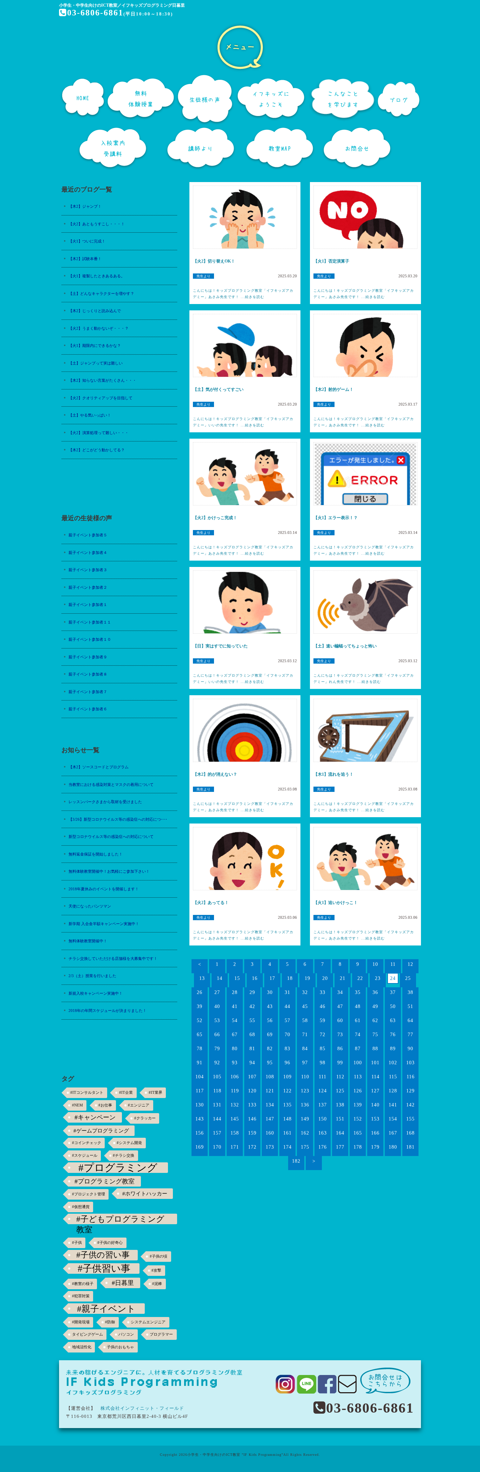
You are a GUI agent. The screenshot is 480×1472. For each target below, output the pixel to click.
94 (252, 1062)
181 (410, 1147)
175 (305, 1147)
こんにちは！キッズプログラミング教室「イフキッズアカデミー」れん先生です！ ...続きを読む (363, 678)
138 (340, 1105)
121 (270, 1090)
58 (305, 1020)
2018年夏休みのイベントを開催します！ (104, 889)
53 (217, 1020)
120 (252, 1090)
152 (357, 1119)
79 (217, 1048)
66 (217, 1034)
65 (199, 1034)
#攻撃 (156, 1270)
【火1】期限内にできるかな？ (95, 345)
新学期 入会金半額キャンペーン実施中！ (104, 924)
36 (375, 992)
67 (235, 1034)
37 (393, 992)
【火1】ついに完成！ (87, 241)
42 (252, 1006)
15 (237, 978)
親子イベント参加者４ (88, 552)
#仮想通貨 (81, 1207)
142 (410, 1105)
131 (217, 1105)
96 (287, 1062)
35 (358, 992)
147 (270, 1119)
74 (358, 1034)
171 (235, 1147)
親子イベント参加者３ (88, 570)
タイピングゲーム (87, 1334)
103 (410, 1062)
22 (360, 978)
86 (340, 1048)
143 (199, 1119)
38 (410, 992)
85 (322, 1048)
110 (305, 1076)
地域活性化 (81, 1347)
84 (305, 1048)
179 (375, 1147)
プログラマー (161, 1334)
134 (270, 1105)
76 (393, 1034)
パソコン (126, 1334)
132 (235, 1105)
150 (322, 1119)
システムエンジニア (148, 1322)
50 (393, 1006)
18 (290, 978)
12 (410, 964)
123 (305, 1090)
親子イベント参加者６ (88, 709)
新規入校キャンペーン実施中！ (96, 993)
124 (322, 1090)
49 (375, 1006)
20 (325, 978)
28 (235, 992)
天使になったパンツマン (90, 906)
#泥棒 (157, 1284)
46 (322, 1006)
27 (217, 992)
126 (357, 1090)
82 (270, 1048)
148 (287, 1119)
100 (357, 1062)
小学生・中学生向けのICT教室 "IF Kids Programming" (235, 1455)
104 (199, 1076)
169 (199, 1147)
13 (202, 978)
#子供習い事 (104, 1268)
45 (305, 1006)
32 (305, 992)
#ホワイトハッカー (144, 1193)
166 (375, 1133)
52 (199, 1020)
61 (358, 1020)
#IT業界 (155, 1093)
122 (287, 1090)
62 (375, 1020)
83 (287, 1048)
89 (393, 1048)
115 (393, 1076)
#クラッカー (145, 1118)
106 (235, 1076)
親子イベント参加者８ (88, 674)
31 (287, 992)
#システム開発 (129, 1143)
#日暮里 (123, 1282)
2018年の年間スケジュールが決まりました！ (108, 1010)
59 (322, 1020)
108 (270, 1076)
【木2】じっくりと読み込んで (95, 311)
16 (255, 978)
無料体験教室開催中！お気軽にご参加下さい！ (109, 871)
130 (199, 1105)
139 (357, 1105)
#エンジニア (138, 1105)
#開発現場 (81, 1322)
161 (287, 1133)
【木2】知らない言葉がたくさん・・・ (102, 380)
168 (410, 1133)
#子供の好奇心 (110, 1243)
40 (217, 1006)
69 (270, 1034)
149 (305, 1119)
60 (340, 1020)
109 (287, 1076)
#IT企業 (126, 1093)
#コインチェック (86, 1143)
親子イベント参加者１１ (90, 622)
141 (393, 1105)
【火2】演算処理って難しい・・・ (99, 433)
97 (305, 1062)
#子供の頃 (158, 1256)
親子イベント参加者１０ (90, 639)
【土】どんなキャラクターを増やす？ (101, 293)
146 (252, 1119)
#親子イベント (106, 1308)
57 (287, 1020)
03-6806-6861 (95, 12)
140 (375, 1105)
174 (287, 1147)
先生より (203, 276)
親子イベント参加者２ (88, 587)
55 (252, 1020)
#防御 (110, 1322)
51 (410, 1006)
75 (375, 1034)
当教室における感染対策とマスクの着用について (111, 784)
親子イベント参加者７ (88, 692)
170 (217, 1147)
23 (378, 978)
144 (217, 1119)
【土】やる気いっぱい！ (90, 415)
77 (410, 1034)
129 (410, 1090)
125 (340, 1090)
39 (199, 1006)
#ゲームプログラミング (101, 1131)
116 (411, 1076)
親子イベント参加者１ (88, 604)
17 (272, 978)
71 (305, 1034)
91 (199, 1062)
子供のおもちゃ (120, 1347)
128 (393, 1090)
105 (217, 1076)
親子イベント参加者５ (88, 535)
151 (340, 1119)
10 (375, 964)
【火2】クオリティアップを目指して (100, 398)
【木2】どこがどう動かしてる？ (97, 450)
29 (252, 992)
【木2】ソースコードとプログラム (99, 767)
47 (340, 1006)
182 (296, 1161)
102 (393, 1062)
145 (235, 1119)
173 (270, 1147)
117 (200, 1090)
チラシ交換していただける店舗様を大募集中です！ (113, 958)
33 (322, 992)
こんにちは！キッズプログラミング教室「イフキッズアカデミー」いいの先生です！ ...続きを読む (243, 422)
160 (270, 1133)
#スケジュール (84, 1155)
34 (340, 992)
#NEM (77, 1105)
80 (235, 1048)
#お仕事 (105, 1105)
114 (375, 1076)
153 (375, 1119)
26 (199, 992)
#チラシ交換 (123, 1155)
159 (252, 1133)
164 (340, 1133)
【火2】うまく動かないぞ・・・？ (99, 328)
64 (410, 1020)
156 (199, 1133)
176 (322, 1147)
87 (358, 1048)
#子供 (77, 1243)
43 (270, 1006)
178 (357, 1147)
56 (270, 1020)
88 (375, 1048)
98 (322, 1062)
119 (235, 1090)
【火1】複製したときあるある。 (97, 276)
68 (252, 1034)
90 (410, 1048)
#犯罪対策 (81, 1296)
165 (357, 1133)
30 (270, 992)
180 (393, 1147)
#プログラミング (117, 1167)
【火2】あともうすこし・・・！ (97, 224)
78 (199, 1048)
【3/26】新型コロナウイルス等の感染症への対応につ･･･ (118, 819)
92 (217, 1062)
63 (393, 1020)
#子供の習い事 (103, 1255)
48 (358, 1006)
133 (252, 1105)
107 (252, 1076)
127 (375, 1090)
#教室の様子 (82, 1284)
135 (287, 1105)
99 (340, 1062)
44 (287, 1006)
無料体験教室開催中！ (88, 941)
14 (219, 978)
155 (410, 1119)
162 (305, 1133)
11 (393, 964)
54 (235, 1020)
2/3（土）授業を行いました (92, 976)
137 (322, 1105)
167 (393, 1133)
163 (322, 1133)
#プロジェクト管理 (88, 1194)
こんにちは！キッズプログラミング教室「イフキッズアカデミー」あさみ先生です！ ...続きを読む (243, 294)
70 (287, 1034)
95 (270, 1062)
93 (235, 1062)
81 (252, 1048)
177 (340, 1147)
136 (305, 1105)
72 (322, 1034)
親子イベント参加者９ (88, 657)
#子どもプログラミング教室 (120, 1219)
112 (340, 1076)
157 (217, 1133)
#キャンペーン (95, 1117)
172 (252, 1147)
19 (307, 978)
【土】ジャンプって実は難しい (96, 363)
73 (340, 1034)
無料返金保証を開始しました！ (96, 854)
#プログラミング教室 (104, 1181)
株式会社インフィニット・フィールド (142, 1408)
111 (322, 1076)
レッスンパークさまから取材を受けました (105, 802)
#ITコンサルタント (86, 1093)
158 (235, 1133)
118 (217, 1090)
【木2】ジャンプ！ (85, 206)
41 (235, 1006)
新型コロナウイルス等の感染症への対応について (111, 836)
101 (375, 1062)
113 (358, 1076)
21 (342, 978)
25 (408, 978)
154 (393, 1119)
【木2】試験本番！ (85, 259)
